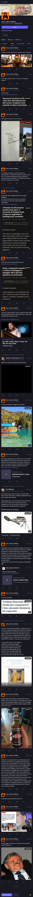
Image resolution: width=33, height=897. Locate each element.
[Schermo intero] (29, 684)
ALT (26, 65)
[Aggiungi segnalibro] (24, 69)
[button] (16, 672)
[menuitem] (16, 672)
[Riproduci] (3, 684)
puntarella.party (18, 23)
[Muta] (6, 684)
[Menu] (30, 27)
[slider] (16, 682)
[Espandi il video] (26, 684)
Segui (14, 27)
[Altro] (31, 69)
